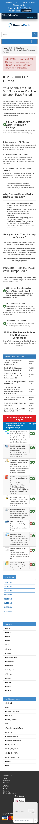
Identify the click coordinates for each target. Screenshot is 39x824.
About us (6, 789)
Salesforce (9, 666)
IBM (10, 48)
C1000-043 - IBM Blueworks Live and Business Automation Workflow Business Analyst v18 (15, 376)
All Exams (6, 783)
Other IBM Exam (9, 577)
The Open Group (11, 670)
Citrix (8, 641)
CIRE (7, 707)
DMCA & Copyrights (9, 793)
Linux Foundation (11, 657)
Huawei (8, 649)
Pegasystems (10, 661)
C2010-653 (8, 587)
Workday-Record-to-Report (14, 728)
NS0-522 (9, 703)
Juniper (8, 653)
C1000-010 (8, 603)
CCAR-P (8, 761)
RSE (7, 724)
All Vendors (6, 781)
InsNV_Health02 (11, 720)
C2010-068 (8, 599)
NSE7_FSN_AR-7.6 (12, 749)
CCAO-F (9, 765)
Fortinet (8, 645)
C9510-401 (8, 583)
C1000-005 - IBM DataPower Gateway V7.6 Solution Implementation (13, 362)
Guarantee (6, 791)
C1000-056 (8, 607)
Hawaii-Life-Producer (12, 711)
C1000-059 (8, 611)
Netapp (8, 678)
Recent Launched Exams (12, 699)
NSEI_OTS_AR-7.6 (12, 745)
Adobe (8, 628)
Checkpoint (9, 632)
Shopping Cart (32, 17)
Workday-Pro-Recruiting (13, 740)
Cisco (8, 636)
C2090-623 (8, 591)
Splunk (8, 686)
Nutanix (8, 691)
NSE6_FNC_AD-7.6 (12, 753)
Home (5, 48)
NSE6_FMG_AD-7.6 (12, 757)
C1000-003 (8, 595)
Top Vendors (8, 624)
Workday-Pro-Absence (13, 736)
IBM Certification (19, 48)
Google (8, 682)
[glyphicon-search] (35, 34)
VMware (9, 674)
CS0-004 (9, 715)
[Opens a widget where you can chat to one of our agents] (25, 812)
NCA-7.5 (9, 732)
